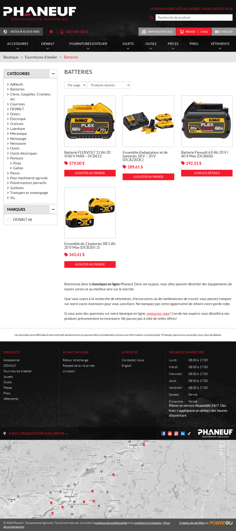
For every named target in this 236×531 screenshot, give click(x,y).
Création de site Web (191, 522)
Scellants (17, 188)
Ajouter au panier (90, 173)
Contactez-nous (133, 360)
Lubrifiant (17, 129)
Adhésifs (16, 84)
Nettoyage (18, 139)
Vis (12, 198)
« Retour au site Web (24, 31)
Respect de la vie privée (78, 365)
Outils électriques (23, 153)
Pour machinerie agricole (29, 178)
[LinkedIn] (183, 433)
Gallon (18, 168)
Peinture (16, 158)
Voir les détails (207, 173)
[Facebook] (163, 433)
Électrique (18, 119)
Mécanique (18, 134)
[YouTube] (170, 433)
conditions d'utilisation (148, 522)
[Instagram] (176, 433)
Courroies (17, 104)
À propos (130, 352)
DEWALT (17, 109)
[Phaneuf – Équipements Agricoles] (39, 14)
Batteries (17, 89)
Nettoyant (18, 143)
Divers (15, 114)
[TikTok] (189, 433)
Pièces (15, 173)
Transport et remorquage (29, 193)
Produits (11, 352)
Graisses (17, 124)
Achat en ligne (76, 352)
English (227, 31)
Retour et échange (75, 360)
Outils (15, 148)
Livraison (69, 371)
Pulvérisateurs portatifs (28, 183)
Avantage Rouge (160, 31)
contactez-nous (158, 313)
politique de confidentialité (111, 522)
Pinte (17, 163)
